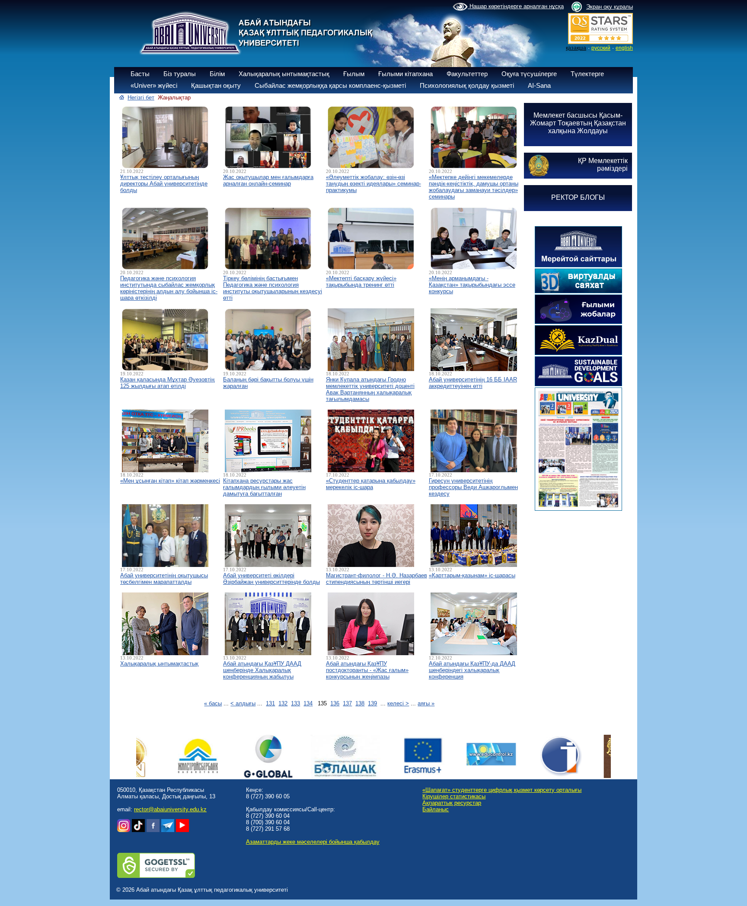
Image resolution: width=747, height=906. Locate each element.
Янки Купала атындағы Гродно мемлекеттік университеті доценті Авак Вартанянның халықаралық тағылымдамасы (370, 389)
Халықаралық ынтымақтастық (284, 73)
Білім (217, 73)
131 (270, 703)
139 (372, 703)
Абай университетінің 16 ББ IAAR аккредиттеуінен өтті (473, 382)
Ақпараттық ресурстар (451, 803)
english (624, 48)
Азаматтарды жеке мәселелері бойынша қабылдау (313, 842)
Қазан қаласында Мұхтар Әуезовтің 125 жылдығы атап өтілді (167, 382)
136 (334, 703)
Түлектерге (587, 73)
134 (308, 703)
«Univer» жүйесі (154, 85)
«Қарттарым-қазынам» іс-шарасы (472, 575)
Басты (140, 73)
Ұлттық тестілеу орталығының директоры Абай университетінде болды (164, 183)
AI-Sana (539, 85)
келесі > (398, 703)
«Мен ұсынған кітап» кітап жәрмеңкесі (170, 480)
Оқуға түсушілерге (529, 73)
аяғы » (426, 703)
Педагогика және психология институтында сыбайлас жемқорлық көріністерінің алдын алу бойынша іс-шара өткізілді (168, 288)
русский (600, 48)
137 (347, 703)
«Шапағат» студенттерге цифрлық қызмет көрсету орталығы (501, 790)
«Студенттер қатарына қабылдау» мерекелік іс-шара (370, 483)
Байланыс (435, 809)
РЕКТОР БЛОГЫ (578, 197)
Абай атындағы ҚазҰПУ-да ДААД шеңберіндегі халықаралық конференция (472, 670)
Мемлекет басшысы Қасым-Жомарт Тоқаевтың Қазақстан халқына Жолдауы (578, 123)
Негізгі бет (141, 97)
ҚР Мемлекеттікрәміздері (603, 164)
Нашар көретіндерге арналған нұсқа (516, 6)
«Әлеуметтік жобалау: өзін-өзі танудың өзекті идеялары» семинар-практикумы (373, 183)
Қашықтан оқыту (216, 85)
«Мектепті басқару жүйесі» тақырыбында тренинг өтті (361, 281)
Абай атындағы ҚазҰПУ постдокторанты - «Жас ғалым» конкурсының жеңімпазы (367, 670)
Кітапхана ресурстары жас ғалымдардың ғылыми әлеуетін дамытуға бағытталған (264, 487)
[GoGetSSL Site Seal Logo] (156, 876)
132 (282, 703)
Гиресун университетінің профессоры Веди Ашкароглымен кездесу (473, 487)
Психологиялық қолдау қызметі (467, 85)
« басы (213, 703)
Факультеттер (467, 73)
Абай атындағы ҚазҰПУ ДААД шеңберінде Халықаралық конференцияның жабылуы (262, 670)
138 (359, 703)
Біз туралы (179, 73)
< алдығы (242, 703)
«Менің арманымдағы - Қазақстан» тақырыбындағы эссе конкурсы (472, 285)
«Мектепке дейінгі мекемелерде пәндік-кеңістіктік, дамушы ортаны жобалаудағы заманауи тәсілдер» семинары (473, 187)
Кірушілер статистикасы (453, 796)
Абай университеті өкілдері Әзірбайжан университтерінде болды (271, 578)
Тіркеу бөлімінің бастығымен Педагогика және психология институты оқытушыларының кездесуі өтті (272, 288)
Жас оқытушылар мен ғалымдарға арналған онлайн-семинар (268, 180)
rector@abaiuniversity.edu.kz (170, 809)
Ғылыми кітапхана (405, 73)
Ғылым (353, 73)
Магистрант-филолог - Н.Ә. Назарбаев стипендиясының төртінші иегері (376, 578)
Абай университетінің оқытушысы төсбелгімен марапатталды (164, 578)
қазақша (576, 48)
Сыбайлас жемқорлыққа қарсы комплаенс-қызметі (330, 85)
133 (295, 703)
